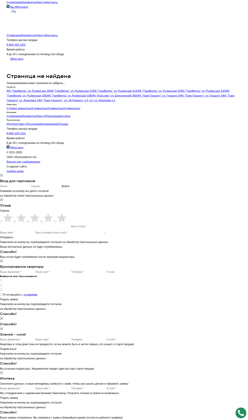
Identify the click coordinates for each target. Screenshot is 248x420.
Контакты (52, 2)
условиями (30, 294)
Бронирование (49, 124)
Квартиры (13, 29)
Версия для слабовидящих (23, 161)
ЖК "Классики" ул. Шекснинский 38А (114, 95)
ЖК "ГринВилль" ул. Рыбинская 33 (159, 91)
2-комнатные (40, 108)
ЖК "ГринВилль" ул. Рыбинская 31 (71, 91)
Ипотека (12, 39)
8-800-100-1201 (16, 44)
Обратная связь (36, 72)
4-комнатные (72, 108)
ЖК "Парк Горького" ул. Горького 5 (201, 95)
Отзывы (63, 124)
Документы (28, 2)
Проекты (12, 24)
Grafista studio (15, 171)
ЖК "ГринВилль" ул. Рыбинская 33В (69, 95)
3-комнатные (56, 108)
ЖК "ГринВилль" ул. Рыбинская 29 (28, 91)
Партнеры (52, 116)
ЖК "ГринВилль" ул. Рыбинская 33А (203, 91)
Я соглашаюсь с (20, 294)
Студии (11, 108)
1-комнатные (24, 108)
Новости (40, 2)
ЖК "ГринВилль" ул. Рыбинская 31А (115, 91)
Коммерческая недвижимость (25, 34)
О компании (14, 2)
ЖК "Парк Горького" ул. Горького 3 (158, 95)
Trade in (22, 124)
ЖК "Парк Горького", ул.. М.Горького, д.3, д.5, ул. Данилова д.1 (76, 100)
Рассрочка (33, 124)
